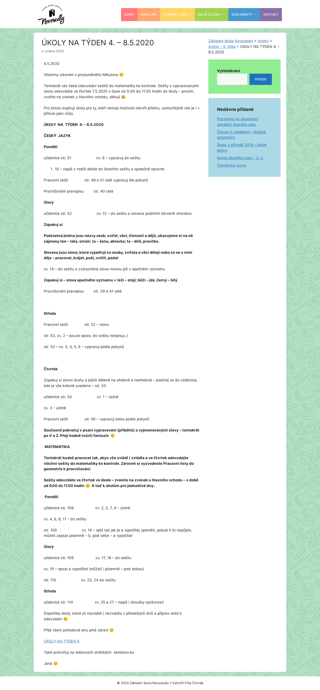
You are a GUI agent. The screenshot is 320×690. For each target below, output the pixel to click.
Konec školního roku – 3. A (240, 158)
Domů (129, 14)
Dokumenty (242, 14)
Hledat (260, 79)
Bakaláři (149, 14)
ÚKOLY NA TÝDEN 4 (61, 641)
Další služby (209, 14)
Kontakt (271, 14)
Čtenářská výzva (231, 165)
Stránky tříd (175, 14)
